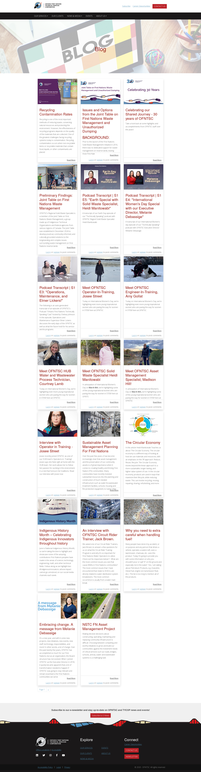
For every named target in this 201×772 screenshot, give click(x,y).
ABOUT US (100, 16)
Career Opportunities (141, 6)
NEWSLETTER (131, 756)
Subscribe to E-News (100, 715)
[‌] (37, 755)
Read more (71, 160)
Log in (91, 160)
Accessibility (56, 750)
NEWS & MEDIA (74, 16)
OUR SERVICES (40, 16)
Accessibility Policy (45, 767)
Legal (58, 767)
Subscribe (126, 6)
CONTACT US (159, 6)
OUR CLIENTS (57, 16)
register (100, 160)
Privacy (67, 767)
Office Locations (43, 750)
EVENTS (89, 16)
